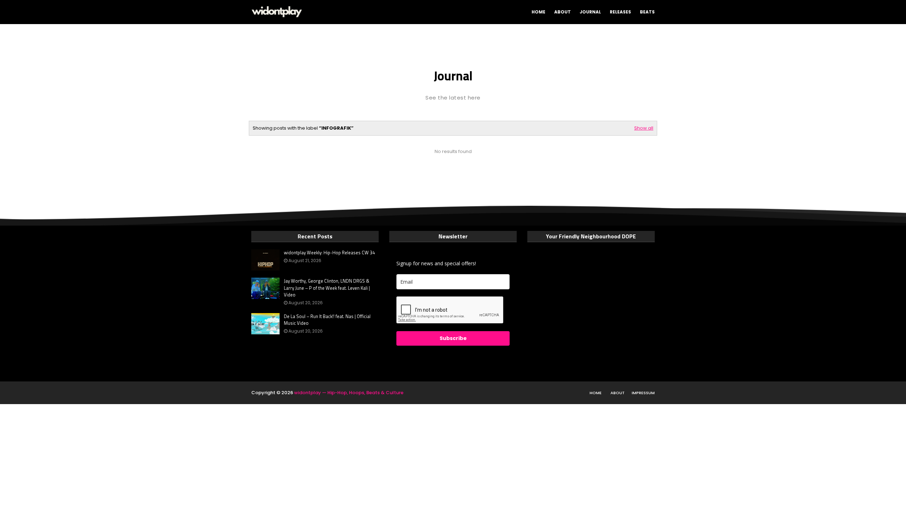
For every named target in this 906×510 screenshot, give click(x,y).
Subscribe (453, 338)
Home (596, 393)
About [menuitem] (562, 12)
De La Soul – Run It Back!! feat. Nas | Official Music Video (327, 320)
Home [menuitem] (538, 12)
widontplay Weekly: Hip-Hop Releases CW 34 (329, 252)
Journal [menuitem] (590, 12)
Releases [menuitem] (620, 12)
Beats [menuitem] (647, 12)
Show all (643, 128)
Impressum (643, 393)
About (617, 393)
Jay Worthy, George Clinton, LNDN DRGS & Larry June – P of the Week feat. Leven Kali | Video (327, 288)
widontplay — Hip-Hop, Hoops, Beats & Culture (348, 392)
